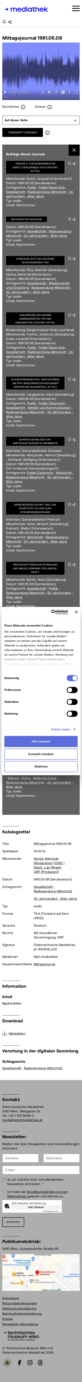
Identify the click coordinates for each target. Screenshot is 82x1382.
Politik (31, 187)
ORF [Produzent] (46, 872)
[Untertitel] (63, 92)
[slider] (41, 97)
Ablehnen (41, 766)
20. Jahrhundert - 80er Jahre (45, 236)
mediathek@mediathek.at (22, 1120)
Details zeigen (60, 729)
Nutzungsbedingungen (19, 1303)
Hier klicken (36, 1207)
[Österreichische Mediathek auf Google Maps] (41, 1272)
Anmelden (13, 1222)
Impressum (10, 1298)
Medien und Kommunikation (49, 408)
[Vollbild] (76, 92)
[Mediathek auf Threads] (40, 1362)
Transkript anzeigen (22, 132)
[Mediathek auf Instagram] (30, 1362)
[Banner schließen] (76, 612)
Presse (7, 1319)
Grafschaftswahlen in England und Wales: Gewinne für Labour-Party (35, 568)
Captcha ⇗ (51, 1211)
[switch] (72, 690)
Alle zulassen (40, 741)
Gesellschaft (15, 192)
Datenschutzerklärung (19, 1308)
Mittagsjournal (44, 964)
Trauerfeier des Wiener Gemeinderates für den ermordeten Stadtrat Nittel (35, 319)
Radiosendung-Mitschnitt (47, 192)
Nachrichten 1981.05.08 (26, 219)
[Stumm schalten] (49, 92)
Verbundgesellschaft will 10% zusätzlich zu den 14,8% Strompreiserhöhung (35, 508)
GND (59, 863)
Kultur (26, 778)
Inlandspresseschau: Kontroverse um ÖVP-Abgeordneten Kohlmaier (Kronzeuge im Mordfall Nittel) (35, 383)
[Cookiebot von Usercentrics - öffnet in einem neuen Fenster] (51, 612)
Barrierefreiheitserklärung (22, 1314)
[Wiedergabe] (5, 92)
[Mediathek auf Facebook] (20, 1362)
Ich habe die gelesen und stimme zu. (37, 1194)
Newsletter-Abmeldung (20, 1324)
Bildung (13, 778)
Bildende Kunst (44, 778)
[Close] (74, 150)
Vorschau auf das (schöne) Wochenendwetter (35, 260)
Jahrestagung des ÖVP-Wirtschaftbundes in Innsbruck (35, 441)
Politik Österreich (52, 187)
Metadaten (17, 1033)
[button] (69, 92)
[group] (41, 120)
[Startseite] (25, 9)
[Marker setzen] (56, 92)
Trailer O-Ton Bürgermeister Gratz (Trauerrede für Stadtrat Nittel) (35, 167)
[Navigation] (76, 8)
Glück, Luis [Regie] (47, 867)
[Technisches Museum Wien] (20, 1335)
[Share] (43, 92)
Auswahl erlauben (41, 754)
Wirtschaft (64, 473)
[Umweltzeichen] (7, 1362)
